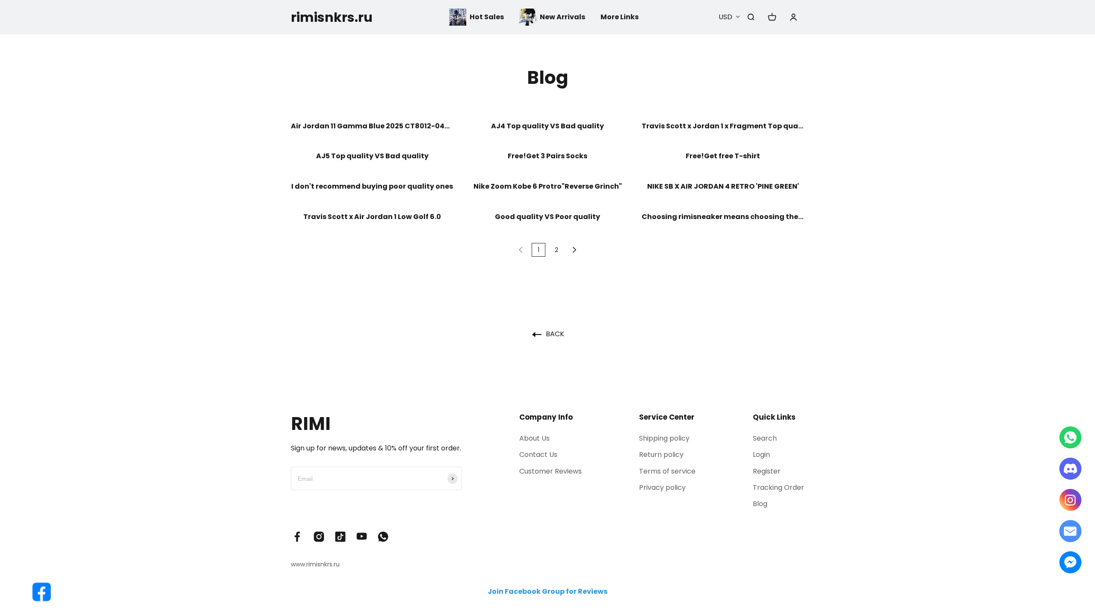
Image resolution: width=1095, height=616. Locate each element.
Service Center (667, 417)
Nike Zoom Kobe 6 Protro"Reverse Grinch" (548, 186)
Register (767, 471)
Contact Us (538, 454)
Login (761, 454)
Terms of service (667, 471)
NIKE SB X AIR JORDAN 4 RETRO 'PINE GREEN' (723, 186)
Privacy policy (662, 487)
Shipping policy (664, 438)
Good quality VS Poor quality (547, 217)
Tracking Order (778, 487)
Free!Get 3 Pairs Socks (547, 156)
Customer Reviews (550, 471)
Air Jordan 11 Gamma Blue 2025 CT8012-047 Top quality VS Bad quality (372, 126)
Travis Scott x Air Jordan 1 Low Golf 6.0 (372, 217)
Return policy (661, 454)
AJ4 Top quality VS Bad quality (547, 126)
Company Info (546, 417)
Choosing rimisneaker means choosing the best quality (723, 217)
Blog (760, 504)
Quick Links (774, 417)
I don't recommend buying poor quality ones (372, 186)
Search (765, 438)
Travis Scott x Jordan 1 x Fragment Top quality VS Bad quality (723, 126)
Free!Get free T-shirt (723, 156)
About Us (534, 438)
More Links (620, 17)
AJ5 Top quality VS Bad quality (372, 156)
